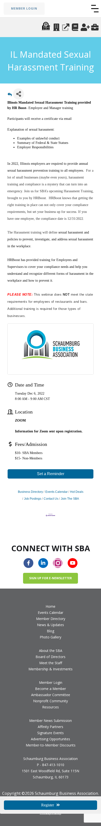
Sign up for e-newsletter (50, 578)
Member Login (50, 682)
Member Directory (50, 618)
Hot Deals (76, 492)
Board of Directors (50, 656)
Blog (50, 631)
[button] (95, 8)
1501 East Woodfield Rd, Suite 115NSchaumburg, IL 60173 (50, 774)
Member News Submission (50, 720)
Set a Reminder (50, 474)
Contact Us (51, 498)
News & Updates (50, 624)
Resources (50, 707)
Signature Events (50, 732)
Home (50, 606)
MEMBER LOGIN (24, 8)
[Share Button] (18, 93)
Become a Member (50, 688)
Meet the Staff (50, 663)
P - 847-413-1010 (50, 764)
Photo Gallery (50, 637)
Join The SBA (70, 498)
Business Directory (30, 492)
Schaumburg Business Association (50, 758)
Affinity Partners (50, 726)
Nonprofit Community (50, 701)
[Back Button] (10, 95)
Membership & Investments (50, 669)
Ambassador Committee (50, 694)
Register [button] (47, 805)
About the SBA (50, 650)
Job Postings (32, 498)
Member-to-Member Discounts (51, 745)
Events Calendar (56, 492)
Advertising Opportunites (50, 739)
